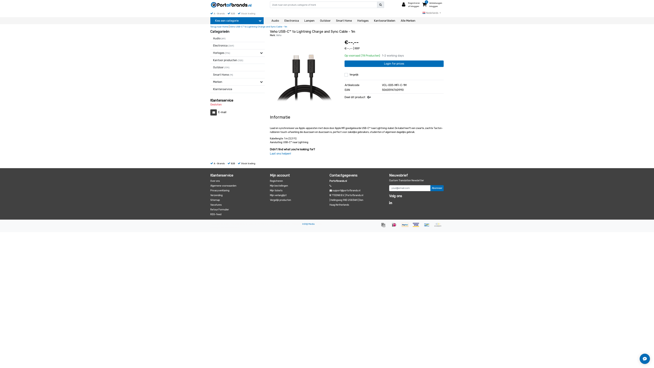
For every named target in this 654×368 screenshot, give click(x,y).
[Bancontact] (428, 226)
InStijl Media (308, 224)
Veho (279, 35)
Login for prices (394, 63)
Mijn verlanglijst (278, 195)
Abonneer (437, 188)
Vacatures (216, 204)
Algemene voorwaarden (223, 185)
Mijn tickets (276, 190)
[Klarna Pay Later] (438, 226)
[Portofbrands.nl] (231, 5)
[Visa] (417, 226)
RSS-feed (215, 214)
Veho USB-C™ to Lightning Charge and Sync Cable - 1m (258, 26)
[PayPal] (406, 226)
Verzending (216, 195)
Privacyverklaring (219, 190)
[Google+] (369, 97)
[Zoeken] (380, 5)
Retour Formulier (219, 209)
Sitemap (215, 200)
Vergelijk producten (280, 200)
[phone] (330, 185)
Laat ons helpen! (280, 153)
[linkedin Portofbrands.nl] (390, 203)
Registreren (276, 181)
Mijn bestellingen (279, 185)
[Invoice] (384, 226)
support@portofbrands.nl (346, 190)
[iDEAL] (395, 226)
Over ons (215, 181)
